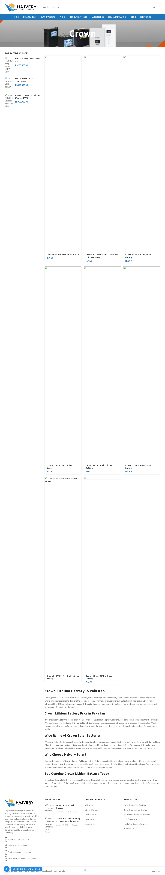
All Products (90, 805)
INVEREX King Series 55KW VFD (27, 60)
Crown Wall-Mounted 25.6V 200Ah (63, 254)
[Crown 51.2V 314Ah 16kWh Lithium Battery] (63, 575)
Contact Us (129, 828)
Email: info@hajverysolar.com (19, 852)
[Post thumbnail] (49, 808)
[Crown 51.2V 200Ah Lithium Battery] (141, 154)
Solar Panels (90, 819)
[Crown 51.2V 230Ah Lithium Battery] (63, 364)
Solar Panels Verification (135, 805)
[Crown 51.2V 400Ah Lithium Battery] (102, 575)
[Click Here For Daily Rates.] (7, 869)
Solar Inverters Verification (136, 810)
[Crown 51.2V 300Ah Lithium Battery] (141, 364)
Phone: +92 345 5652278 (18, 839)
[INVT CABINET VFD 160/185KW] (9, 83)
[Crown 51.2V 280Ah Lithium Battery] (102, 364)
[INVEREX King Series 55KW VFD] (9, 65)
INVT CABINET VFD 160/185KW (24, 79)
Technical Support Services (135, 824)
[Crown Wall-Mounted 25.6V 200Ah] (63, 154)
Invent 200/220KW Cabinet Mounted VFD (27, 96)
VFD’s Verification (132, 819)
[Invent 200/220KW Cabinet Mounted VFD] (9, 101)
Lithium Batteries (92, 810)
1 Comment (74, 812)
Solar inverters (91, 814)
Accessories (90, 824)
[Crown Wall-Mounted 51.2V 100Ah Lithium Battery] (102, 154)
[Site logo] (21, 7)
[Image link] (23, 802)
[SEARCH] (154, 7)
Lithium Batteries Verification (137, 814)
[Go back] (66, 33)
